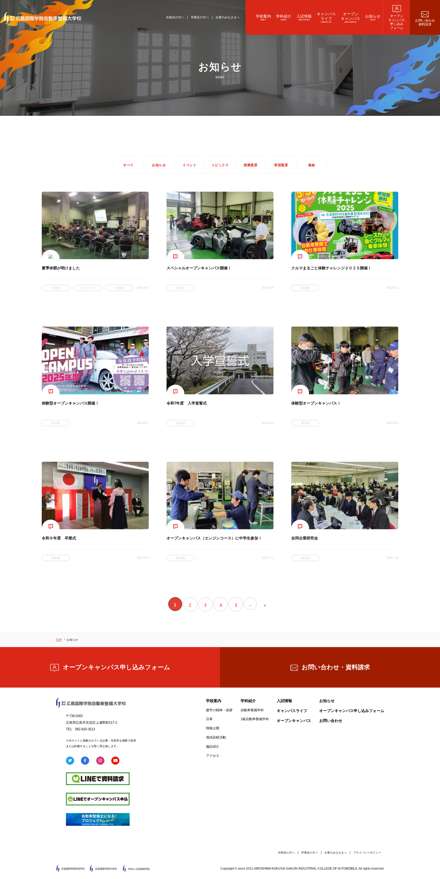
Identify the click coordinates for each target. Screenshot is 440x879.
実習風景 (281, 165)
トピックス (220, 165)
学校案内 (213, 701)
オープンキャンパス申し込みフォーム (116, 667)
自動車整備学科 (252, 710)
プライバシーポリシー (367, 852)
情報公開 (212, 728)
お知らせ (159, 165)
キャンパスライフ (292, 710)
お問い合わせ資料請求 (336, 667)
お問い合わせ (330, 720)
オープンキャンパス (294, 720)
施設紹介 (212, 746)
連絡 (311, 165)
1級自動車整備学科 (255, 719)
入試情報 (284, 701)
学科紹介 (248, 701)
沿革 (209, 719)
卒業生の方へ (200, 17)
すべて (128, 165)
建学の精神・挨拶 (219, 710)
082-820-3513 (85, 729)
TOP (59, 639)
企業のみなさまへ (227, 17)
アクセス (212, 756)
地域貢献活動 (216, 737)
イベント (189, 165)
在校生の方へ (175, 17)
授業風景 (250, 165)
